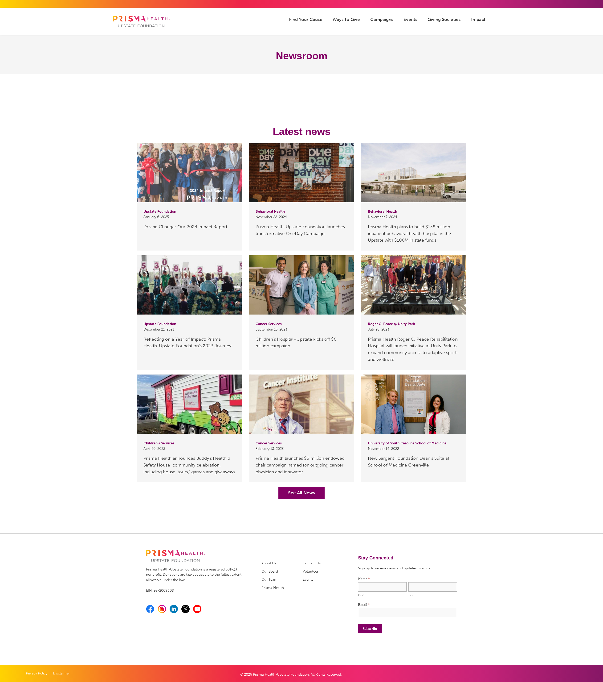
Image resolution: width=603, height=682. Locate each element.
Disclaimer (61, 673)
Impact (478, 19)
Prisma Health (272, 588)
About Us (268, 563)
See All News (301, 492)
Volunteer (310, 571)
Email (364, 604)
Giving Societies (444, 19)
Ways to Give (346, 19)
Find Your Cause (305, 19)
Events (410, 19)
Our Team (269, 579)
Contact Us (312, 563)
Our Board (269, 571)
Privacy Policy (36, 673)
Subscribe (370, 628)
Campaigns (381, 19)
